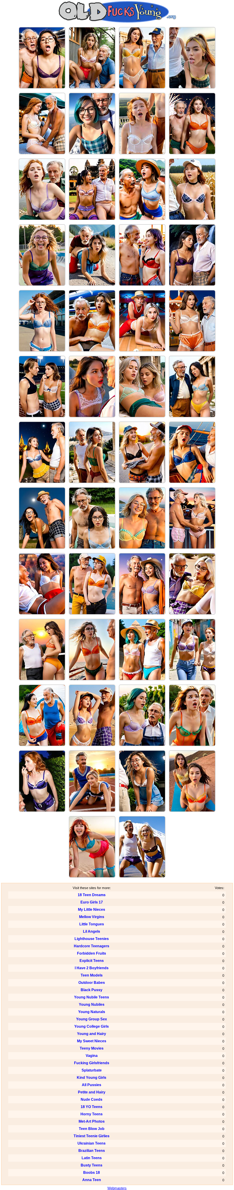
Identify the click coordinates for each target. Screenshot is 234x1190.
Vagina (92, 1056)
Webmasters (117, 1188)
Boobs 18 (91, 1172)
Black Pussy (91, 990)
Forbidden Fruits (91, 953)
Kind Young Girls (91, 1077)
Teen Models (92, 975)
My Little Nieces (91, 909)
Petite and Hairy (91, 1092)
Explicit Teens (92, 961)
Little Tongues (91, 924)
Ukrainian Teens (91, 1143)
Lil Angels (91, 931)
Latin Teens (92, 1158)
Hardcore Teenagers (91, 946)
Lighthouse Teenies (91, 939)
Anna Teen (91, 1180)
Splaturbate (92, 1070)
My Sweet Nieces (91, 1041)
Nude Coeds (91, 1099)
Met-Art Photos (92, 1121)
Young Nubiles (91, 1004)
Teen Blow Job (91, 1129)
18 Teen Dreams (92, 895)
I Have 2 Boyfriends (92, 968)
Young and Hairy (91, 1034)
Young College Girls (91, 1026)
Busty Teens (91, 1165)
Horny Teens (91, 1114)
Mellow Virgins (91, 917)
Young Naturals (91, 1012)
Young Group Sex (91, 1019)
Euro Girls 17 (91, 902)
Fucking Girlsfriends (91, 1063)
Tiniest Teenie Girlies (91, 1136)
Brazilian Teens (91, 1151)
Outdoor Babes (91, 983)
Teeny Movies (92, 1048)
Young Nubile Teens (91, 997)
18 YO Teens (91, 1107)
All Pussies (91, 1085)
